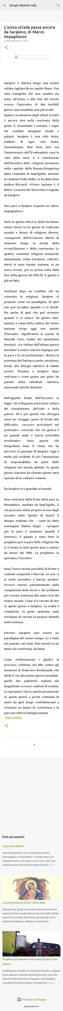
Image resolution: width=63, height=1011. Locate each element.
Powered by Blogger (33, 999)
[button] (6, 47)
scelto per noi (13, 718)
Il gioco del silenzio (13, 846)
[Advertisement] (31, 793)
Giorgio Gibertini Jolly (23, 5)
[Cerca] (58, 5)
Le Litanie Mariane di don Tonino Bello (24, 902)
